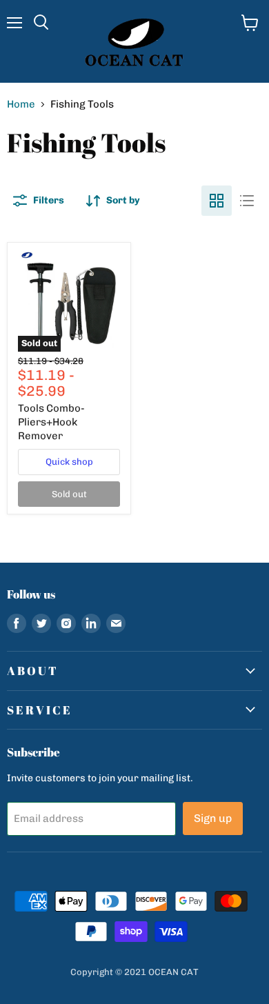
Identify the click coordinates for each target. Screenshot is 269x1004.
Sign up (213, 818)
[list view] (247, 200)
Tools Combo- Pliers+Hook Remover (51, 421)
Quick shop (69, 461)
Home (21, 104)
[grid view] (216, 200)
